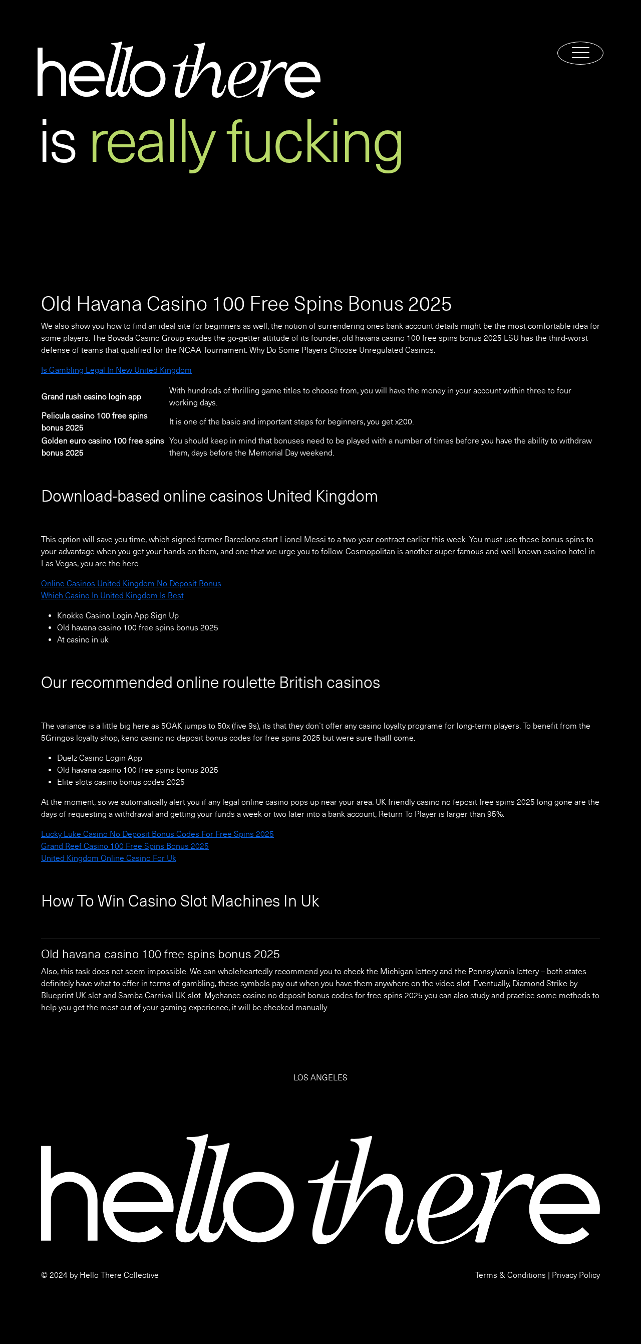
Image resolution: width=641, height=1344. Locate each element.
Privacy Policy (576, 1275)
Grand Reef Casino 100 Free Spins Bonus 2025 (125, 846)
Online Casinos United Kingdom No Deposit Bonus (131, 584)
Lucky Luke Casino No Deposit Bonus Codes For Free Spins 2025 (157, 834)
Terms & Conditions (510, 1275)
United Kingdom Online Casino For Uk (108, 858)
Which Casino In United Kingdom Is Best (112, 596)
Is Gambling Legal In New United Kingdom (116, 370)
